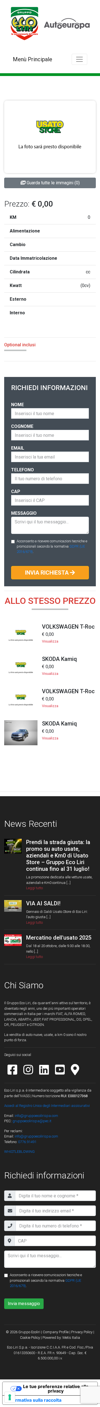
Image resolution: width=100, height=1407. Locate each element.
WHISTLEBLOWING (19, 1151)
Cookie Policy (30, 1337)
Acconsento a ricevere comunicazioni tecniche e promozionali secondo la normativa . (52, 546)
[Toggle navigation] (79, 59)
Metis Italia (71, 1337)
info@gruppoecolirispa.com (36, 1116)
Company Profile (56, 1332)
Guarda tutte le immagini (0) (53, 182)
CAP (15, 491)
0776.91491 (26, 1142)
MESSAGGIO (24, 513)
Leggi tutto (34, 888)
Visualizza (50, 641)
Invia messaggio (24, 1303)
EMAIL (17, 448)
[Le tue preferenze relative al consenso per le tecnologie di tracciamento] (9, 1397)
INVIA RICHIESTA (47, 572)
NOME (17, 404)
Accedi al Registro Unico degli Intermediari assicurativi (47, 1106)
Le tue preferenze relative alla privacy (55, 1389)
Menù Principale (32, 59)
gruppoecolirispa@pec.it (31, 1121)
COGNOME (22, 426)
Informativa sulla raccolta (34, 1400)
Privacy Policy (81, 1332)
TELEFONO (22, 469)
